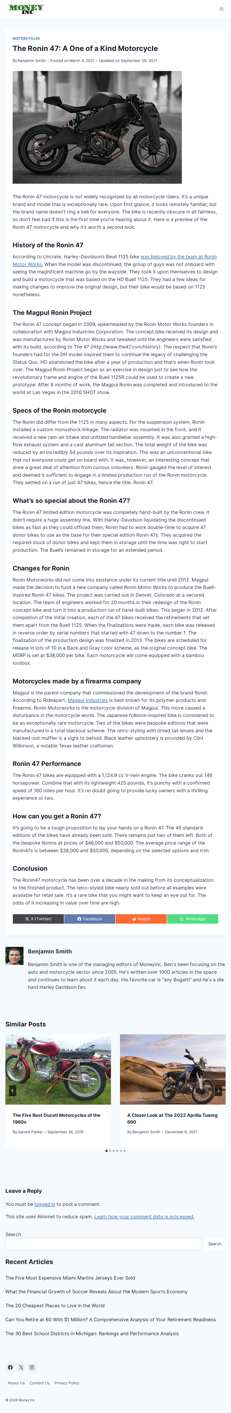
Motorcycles (26, 39)
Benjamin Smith (32, 60)
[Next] (218, 1090)
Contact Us (40, 1383)
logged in (45, 1204)
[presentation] (58, 1069)
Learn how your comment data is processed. (144, 1216)
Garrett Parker (30, 1132)
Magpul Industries (88, 700)
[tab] (106, 1151)
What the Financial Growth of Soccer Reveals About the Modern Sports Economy (96, 1291)
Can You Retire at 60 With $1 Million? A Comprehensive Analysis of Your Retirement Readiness (110, 1319)
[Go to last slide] (12, 1090)
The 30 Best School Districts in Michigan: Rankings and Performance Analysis (92, 1333)
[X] (21, 1367)
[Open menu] (221, 8)
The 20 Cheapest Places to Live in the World (55, 1305)
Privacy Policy (66, 1383)
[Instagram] (32, 1367)
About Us (16, 1383)
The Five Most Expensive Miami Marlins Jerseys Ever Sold (70, 1278)
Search (13, 1234)
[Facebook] (10, 1367)
